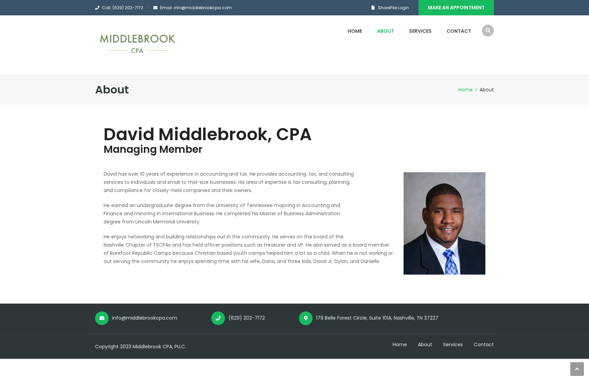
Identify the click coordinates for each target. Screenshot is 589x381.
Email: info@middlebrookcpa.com (196, 8)
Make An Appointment (456, 7)
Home (355, 31)
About (385, 31)
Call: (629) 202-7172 (122, 8)
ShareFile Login (393, 8)
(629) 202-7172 (246, 317)
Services (420, 31)
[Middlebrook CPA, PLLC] (137, 45)
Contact (459, 31)
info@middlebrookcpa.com (144, 317)
